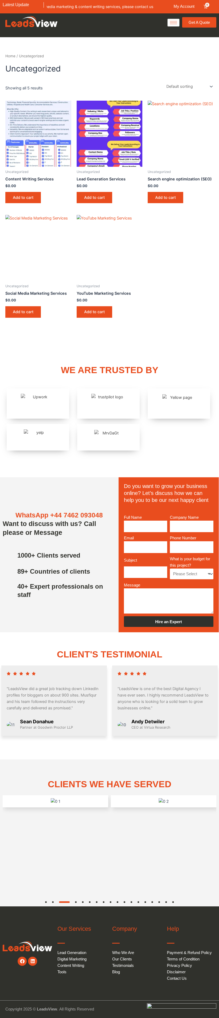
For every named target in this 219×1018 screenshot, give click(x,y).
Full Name (133, 517)
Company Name (184, 517)
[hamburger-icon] (173, 23)
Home (10, 56)
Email (129, 538)
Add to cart (23, 197)
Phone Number (183, 538)
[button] (46, 902)
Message (132, 585)
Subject (130, 560)
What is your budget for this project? (190, 562)
